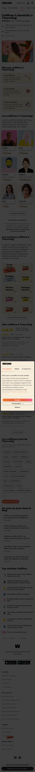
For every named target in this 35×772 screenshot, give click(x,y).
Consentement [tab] (7, 369)
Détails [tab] (17, 369)
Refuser (17, 407)
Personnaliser (16, 403)
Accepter (17, 400)
